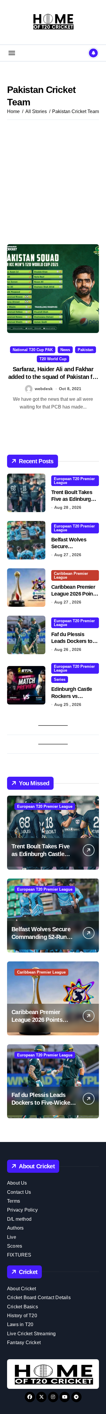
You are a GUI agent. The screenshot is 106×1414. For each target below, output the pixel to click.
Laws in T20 (20, 1324)
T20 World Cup (53, 359)
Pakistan (85, 350)
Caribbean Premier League (71, 575)
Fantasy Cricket (24, 1342)
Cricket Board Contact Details (39, 1297)
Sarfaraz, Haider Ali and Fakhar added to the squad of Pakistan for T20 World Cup (53, 377)
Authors (15, 1227)
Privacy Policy (22, 1209)
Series (59, 679)
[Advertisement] (53, 182)
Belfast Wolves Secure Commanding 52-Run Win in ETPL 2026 (40, 937)
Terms (13, 1201)
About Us (17, 1182)
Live (11, 1237)
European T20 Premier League (74, 481)
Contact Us (19, 1192)
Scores (14, 1246)
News (65, 350)
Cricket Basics (22, 1306)
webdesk (44, 388)
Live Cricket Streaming (31, 1333)
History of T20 (22, 1315)
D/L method (19, 1219)
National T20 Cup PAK (33, 350)
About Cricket (21, 1288)
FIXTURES (19, 1254)
